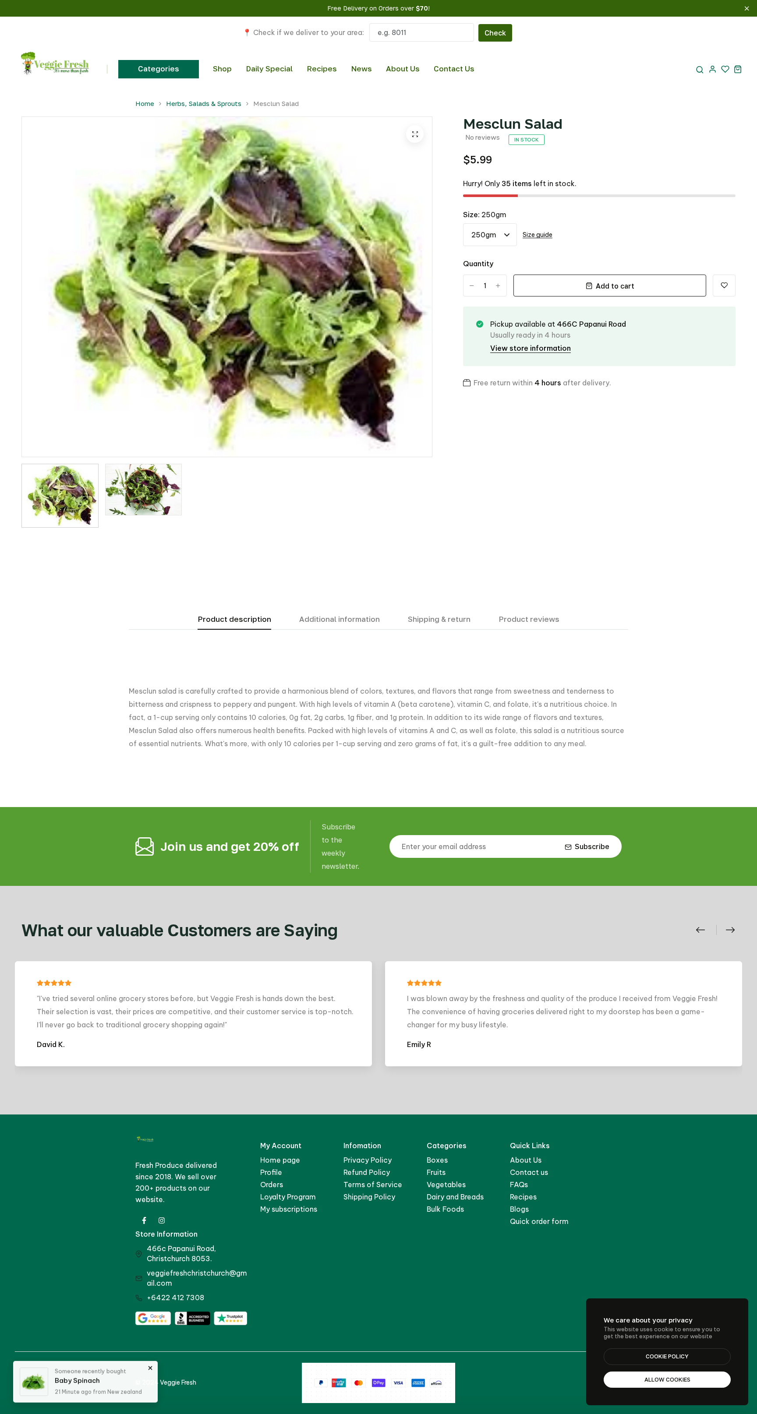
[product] (415, 134)
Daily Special (269, 68)
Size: (484, 214)
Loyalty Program (288, 1196)
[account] (712, 69)
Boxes (437, 1160)
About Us (403, 68)
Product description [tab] (234, 619)
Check (495, 32)
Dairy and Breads (455, 1196)
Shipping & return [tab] (439, 619)
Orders (271, 1184)
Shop (222, 68)
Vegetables (446, 1184)
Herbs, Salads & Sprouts (203, 103)
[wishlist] (725, 69)
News (361, 68)
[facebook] (144, 1220)
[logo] (55, 69)
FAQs (519, 1184)
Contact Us (454, 68)
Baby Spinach (77, 1379)
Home (144, 103)
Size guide (537, 235)
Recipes (322, 68)
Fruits (436, 1172)
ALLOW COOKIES (667, 1379)
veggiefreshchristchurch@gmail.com (197, 1278)
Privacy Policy (367, 1160)
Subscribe (592, 846)
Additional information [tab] (339, 619)
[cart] (738, 69)
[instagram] (161, 1220)
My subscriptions (288, 1209)
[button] (705, 930)
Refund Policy (366, 1172)
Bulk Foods (445, 1209)
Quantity (478, 263)
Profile (271, 1172)
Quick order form (539, 1221)
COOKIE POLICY (667, 1356)
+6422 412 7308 (175, 1297)
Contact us (529, 1172)
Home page (280, 1160)
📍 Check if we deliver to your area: (303, 32)
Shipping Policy (369, 1196)
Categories (158, 68)
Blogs (519, 1209)
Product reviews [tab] (529, 619)
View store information (530, 348)
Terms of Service (372, 1184)
